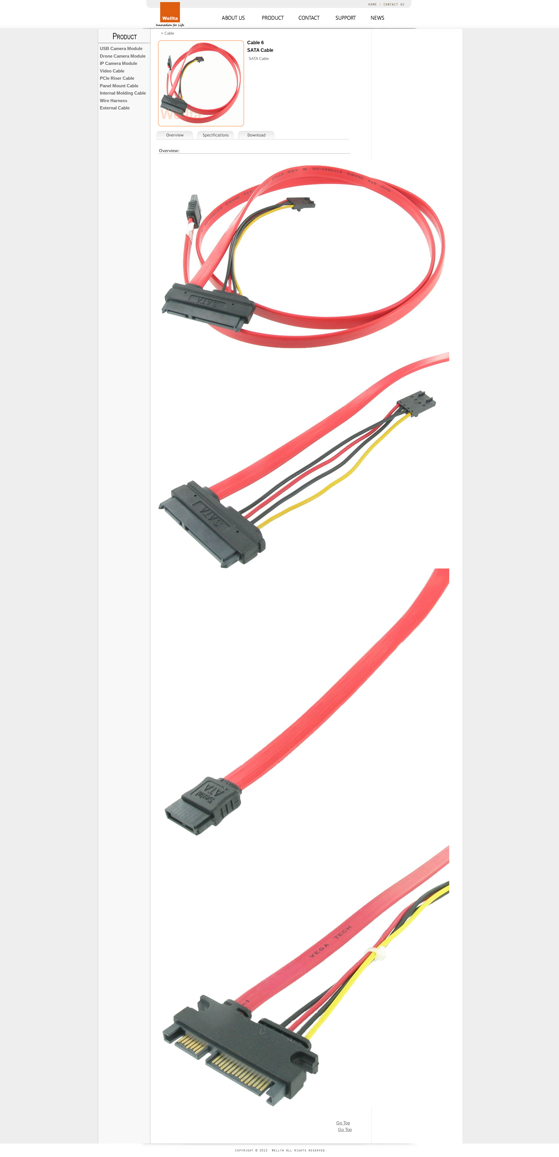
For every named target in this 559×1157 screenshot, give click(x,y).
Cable (169, 33)
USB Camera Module (121, 48)
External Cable (115, 107)
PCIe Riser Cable (117, 78)
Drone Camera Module (123, 56)
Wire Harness (113, 100)
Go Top (343, 1122)
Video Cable (112, 70)
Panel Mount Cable (119, 85)
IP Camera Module (118, 63)
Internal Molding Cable (123, 93)
